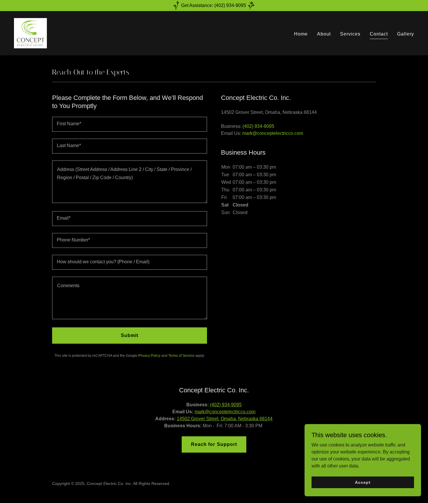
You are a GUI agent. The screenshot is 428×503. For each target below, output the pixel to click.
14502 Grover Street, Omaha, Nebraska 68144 (225, 418)
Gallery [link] (405, 33)
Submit (129, 335)
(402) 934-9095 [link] (258, 126)
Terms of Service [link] (181, 356)
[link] (30, 32)
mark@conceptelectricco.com (224, 411)
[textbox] (129, 124)
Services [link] (350, 33)
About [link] (324, 33)
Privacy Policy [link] (149, 356)
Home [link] (301, 33)
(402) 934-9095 (226, 404)
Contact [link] (379, 33)
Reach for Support (214, 444)
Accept (362, 482)
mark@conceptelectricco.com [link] (272, 133)
